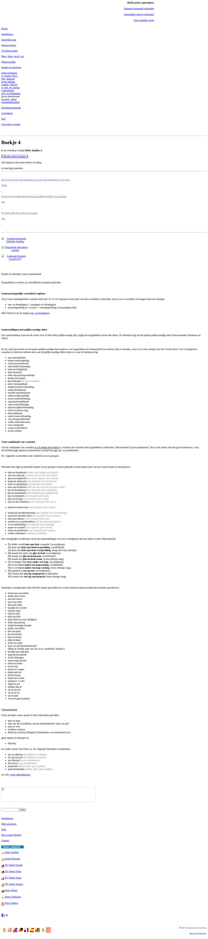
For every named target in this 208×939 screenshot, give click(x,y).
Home (4, 28)
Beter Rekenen (12, 858)
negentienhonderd (10, 102)
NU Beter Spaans (13, 884)
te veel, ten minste (10, 87)
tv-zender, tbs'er (9, 75)
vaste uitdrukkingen (20, 774)
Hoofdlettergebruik (11, 107)
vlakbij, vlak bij (9, 84)
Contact (5, 840)
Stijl (3, 118)
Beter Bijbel (10, 890)
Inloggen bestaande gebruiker (139, 8)
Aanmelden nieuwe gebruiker (139, 14)
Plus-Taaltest (11, 903)
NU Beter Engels (13, 865)
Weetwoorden (8, 62)
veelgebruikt (7, 90)
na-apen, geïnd (8, 99)
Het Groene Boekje (11, 835)
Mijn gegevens (8, 824)
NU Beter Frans (12, 877)
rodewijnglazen (9, 73)
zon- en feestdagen (10, 93)
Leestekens (7, 113)
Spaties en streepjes (11, 67)
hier (11, 168)
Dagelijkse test (8, 39)
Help (3, 829)
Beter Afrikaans (12, 896)
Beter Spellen (11, 852)
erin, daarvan (8, 78)
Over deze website (10, 124)
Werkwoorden (8, 45)
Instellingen (7, 34)
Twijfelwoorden (9, 50)
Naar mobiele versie (144, 20)
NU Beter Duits (12, 871)
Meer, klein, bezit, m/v (12, 56)
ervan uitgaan (8, 81)
